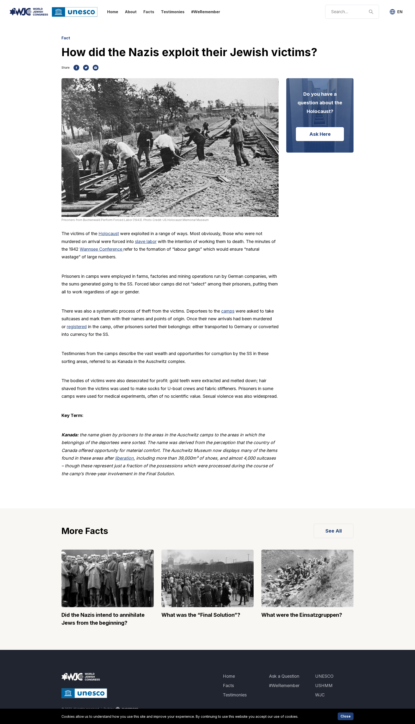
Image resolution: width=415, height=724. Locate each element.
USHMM (324, 685)
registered (77, 326)
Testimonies (172, 11)
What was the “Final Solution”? (200, 615)
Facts (148, 11)
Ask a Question (284, 676)
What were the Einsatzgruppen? (301, 615)
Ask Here (320, 134)
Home (112, 11)
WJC (320, 694)
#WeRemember (205, 11)
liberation (124, 458)
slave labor (146, 241)
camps (227, 311)
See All (333, 531)
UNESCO (324, 676)
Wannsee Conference (101, 249)
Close (346, 716)
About (131, 11)
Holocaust (108, 233)
